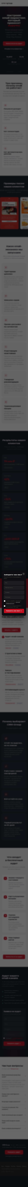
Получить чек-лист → (14, 611)
